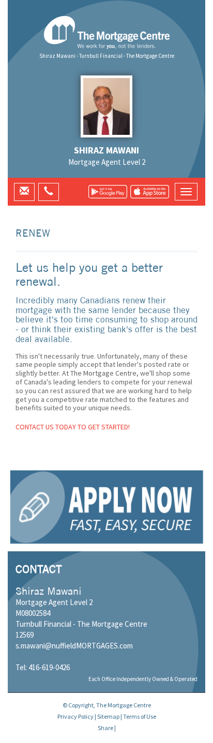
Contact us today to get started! (73, 426)
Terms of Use (139, 716)
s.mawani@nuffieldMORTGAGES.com (74, 646)
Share (105, 728)
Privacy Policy (75, 716)
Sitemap (108, 716)
